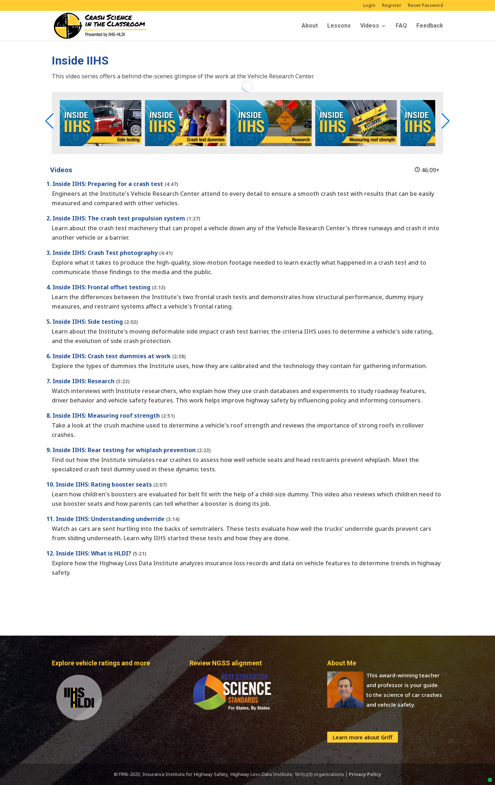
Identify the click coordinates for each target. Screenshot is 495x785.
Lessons (339, 26)
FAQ (401, 26)
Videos (369, 26)
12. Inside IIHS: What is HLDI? (96, 553)
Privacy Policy (365, 774)
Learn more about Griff (362, 737)
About (309, 26)
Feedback (429, 26)
